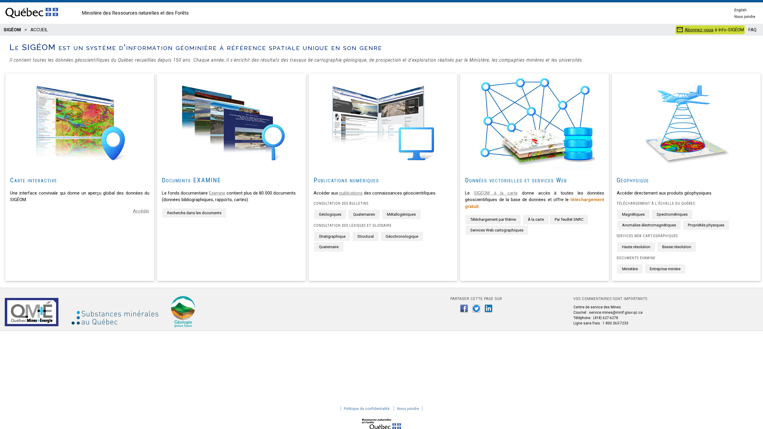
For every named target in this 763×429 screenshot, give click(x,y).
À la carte (536, 219)
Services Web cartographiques (496, 230)
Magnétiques (633, 214)
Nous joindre (744, 17)
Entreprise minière (665, 269)
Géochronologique (402, 236)
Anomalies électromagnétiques (649, 225)
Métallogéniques (401, 214)
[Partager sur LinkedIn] (488, 308)
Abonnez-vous (699, 29)
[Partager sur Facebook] (464, 308)
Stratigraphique (332, 236)
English (740, 10)
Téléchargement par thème (493, 219)
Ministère (630, 269)
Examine (217, 193)
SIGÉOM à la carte (496, 193)
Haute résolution (636, 247)
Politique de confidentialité (367, 408)
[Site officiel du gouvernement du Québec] (31, 18)
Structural (365, 236)
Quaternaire (329, 247)
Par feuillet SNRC (569, 219)
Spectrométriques (672, 214)
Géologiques (330, 214)
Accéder (141, 211)
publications (351, 193)
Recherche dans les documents (194, 213)
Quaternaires (364, 214)
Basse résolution (676, 247)
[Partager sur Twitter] (476, 308)
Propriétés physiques (706, 225)
